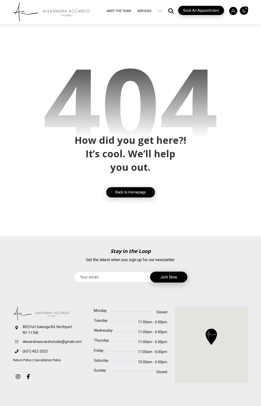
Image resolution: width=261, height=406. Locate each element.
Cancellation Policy (47, 360)
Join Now (168, 277)
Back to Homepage (130, 192)
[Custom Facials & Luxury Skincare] (51, 12)
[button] (242, 10)
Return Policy (22, 360)
